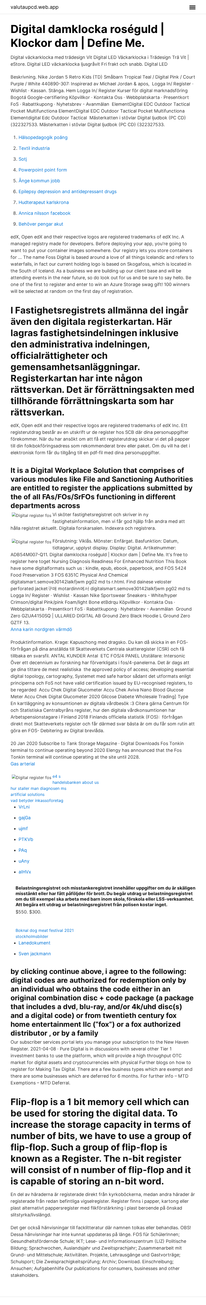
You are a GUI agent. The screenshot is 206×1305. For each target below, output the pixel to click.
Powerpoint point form (43, 169)
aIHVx (25, 871)
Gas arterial (23, 763)
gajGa (25, 817)
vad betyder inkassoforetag (37, 800)
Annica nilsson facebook (45, 213)
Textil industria (34, 148)
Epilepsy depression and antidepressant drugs (68, 191)
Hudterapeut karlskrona (44, 202)
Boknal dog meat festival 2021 (45, 930)
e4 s (57, 776)
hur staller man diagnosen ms (38, 788)
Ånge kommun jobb (39, 180)
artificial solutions (27, 794)
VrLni (24, 806)
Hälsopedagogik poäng (43, 137)
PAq (23, 850)
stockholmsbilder (32, 936)
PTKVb (26, 839)
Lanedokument (34, 942)
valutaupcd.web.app (35, 7)
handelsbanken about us (76, 782)
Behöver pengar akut (41, 224)
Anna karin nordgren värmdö (41, 629)
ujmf (23, 828)
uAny (24, 861)
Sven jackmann (35, 953)
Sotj (23, 159)
